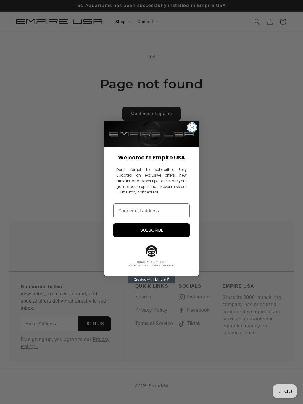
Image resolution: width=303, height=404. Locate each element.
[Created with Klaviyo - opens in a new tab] (151, 279)
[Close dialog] (192, 127)
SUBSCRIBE (151, 230)
